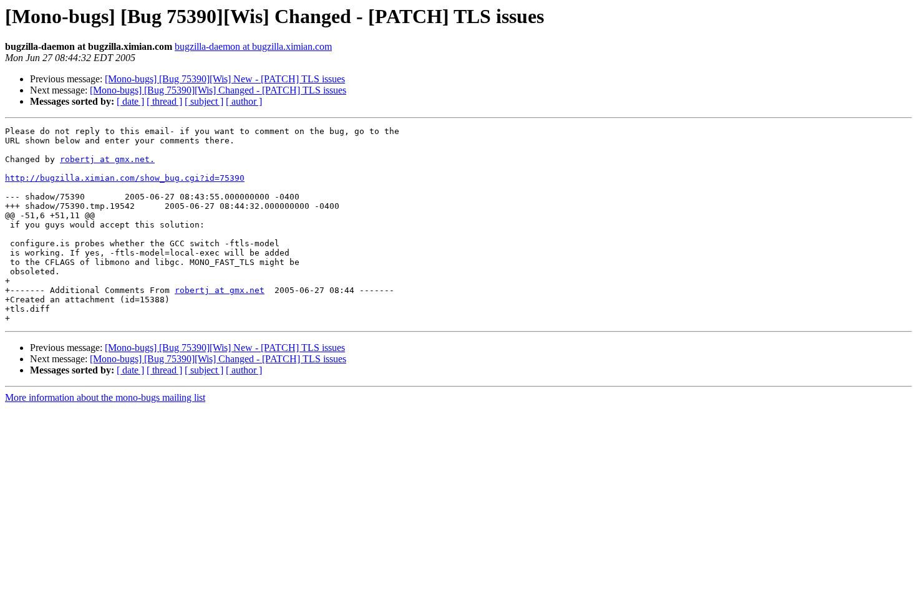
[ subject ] (204, 101)
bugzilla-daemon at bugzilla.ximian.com (253, 46)
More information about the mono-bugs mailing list (105, 397)
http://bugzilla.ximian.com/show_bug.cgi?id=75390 (125, 178)
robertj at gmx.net (219, 290)
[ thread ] (164, 101)
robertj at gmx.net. (107, 159)
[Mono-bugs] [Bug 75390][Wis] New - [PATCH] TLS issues (225, 79)
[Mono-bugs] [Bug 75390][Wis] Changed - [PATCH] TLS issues (218, 90)
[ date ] (130, 101)
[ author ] (244, 101)
